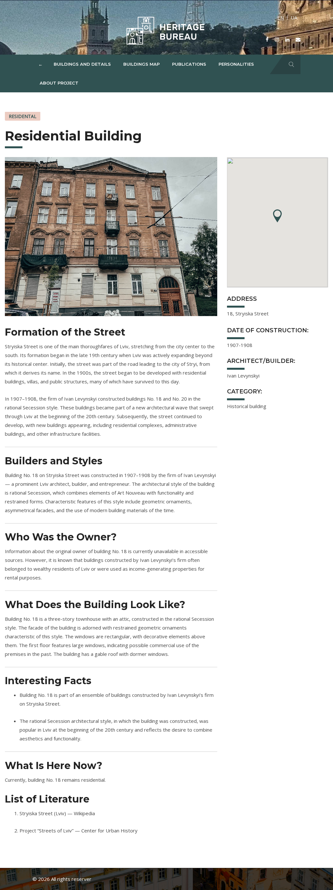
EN (280, 17)
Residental (22, 116)
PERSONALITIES (236, 64)
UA (294, 17)
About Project (59, 83)
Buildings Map (141, 64)
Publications (189, 64)
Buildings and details (82, 64)
